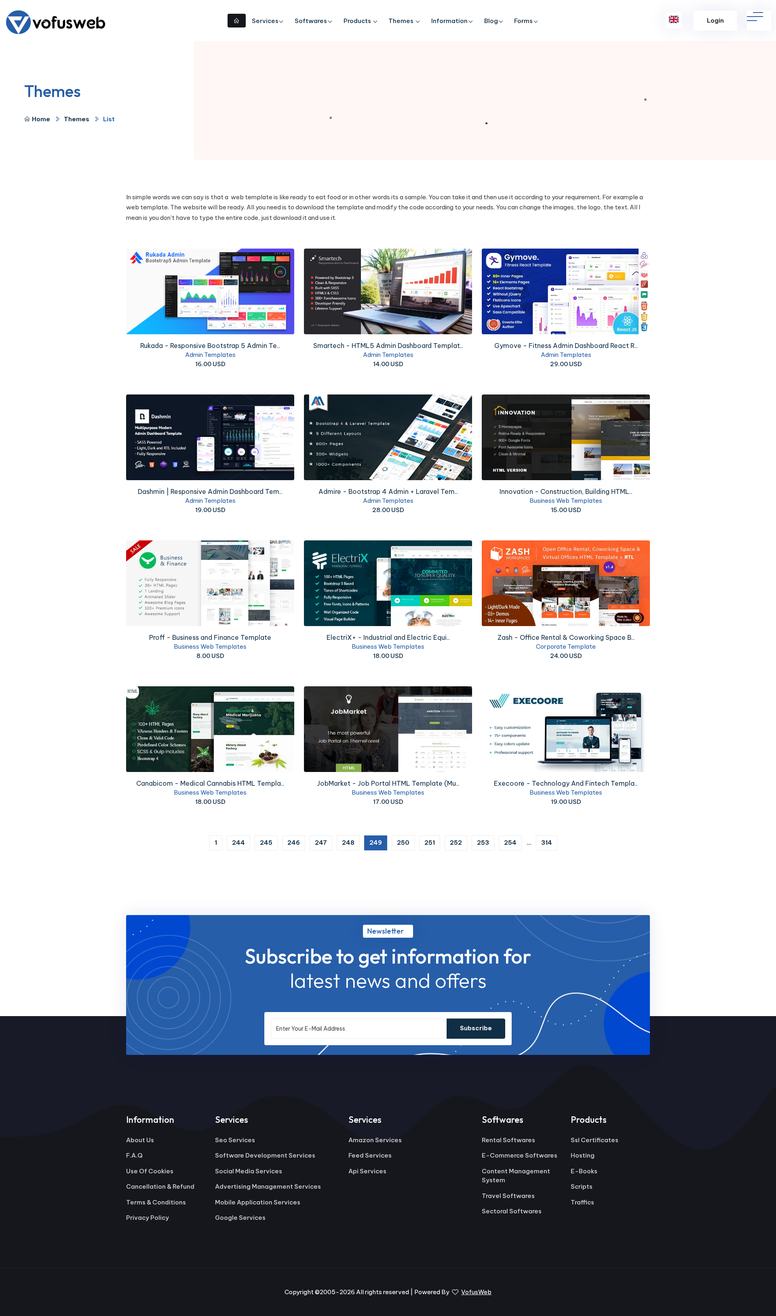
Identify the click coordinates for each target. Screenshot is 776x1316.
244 (238, 842)
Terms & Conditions (156, 1202)
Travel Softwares (508, 1196)
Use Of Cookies (149, 1171)
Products (358, 21)
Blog (491, 21)
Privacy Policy (147, 1217)
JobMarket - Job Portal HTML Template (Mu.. (388, 783)
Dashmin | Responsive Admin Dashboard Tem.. (210, 491)
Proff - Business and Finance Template (210, 637)
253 (483, 842)
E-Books (584, 1171)
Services (265, 21)
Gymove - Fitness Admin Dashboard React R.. (566, 346)
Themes (401, 21)
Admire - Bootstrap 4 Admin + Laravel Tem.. (388, 491)
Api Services (367, 1171)
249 (378, 842)
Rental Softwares (508, 1140)
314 (546, 842)
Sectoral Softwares (512, 1211)
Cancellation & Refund (160, 1186)
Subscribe (476, 1028)
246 (293, 842)
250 (403, 842)
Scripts (582, 1186)
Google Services (240, 1217)
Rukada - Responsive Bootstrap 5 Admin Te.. (210, 346)
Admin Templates (210, 355)
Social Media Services (248, 1171)
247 (321, 842)
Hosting (583, 1155)
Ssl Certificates (594, 1140)
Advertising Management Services (268, 1186)
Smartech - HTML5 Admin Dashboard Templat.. (388, 346)
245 (266, 842)
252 (456, 842)
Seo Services (235, 1140)
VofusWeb (476, 1292)
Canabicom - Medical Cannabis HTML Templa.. (210, 783)
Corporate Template (566, 646)
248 (348, 842)
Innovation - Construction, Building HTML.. (566, 491)
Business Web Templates (565, 500)
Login (715, 20)
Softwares (311, 21)
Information (449, 21)
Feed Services (370, 1155)
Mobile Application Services (257, 1202)
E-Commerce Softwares (519, 1155)
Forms (523, 21)
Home (41, 119)
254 (510, 842)
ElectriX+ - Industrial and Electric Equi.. (388, 637)
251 (429, 842)
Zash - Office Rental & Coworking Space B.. (566, 637)
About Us (140, 1140)
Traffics (582, 1202)
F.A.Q (134, 1155)
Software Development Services (265, 1155)
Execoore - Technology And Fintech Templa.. (566, 783)
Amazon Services (375, 1140)
